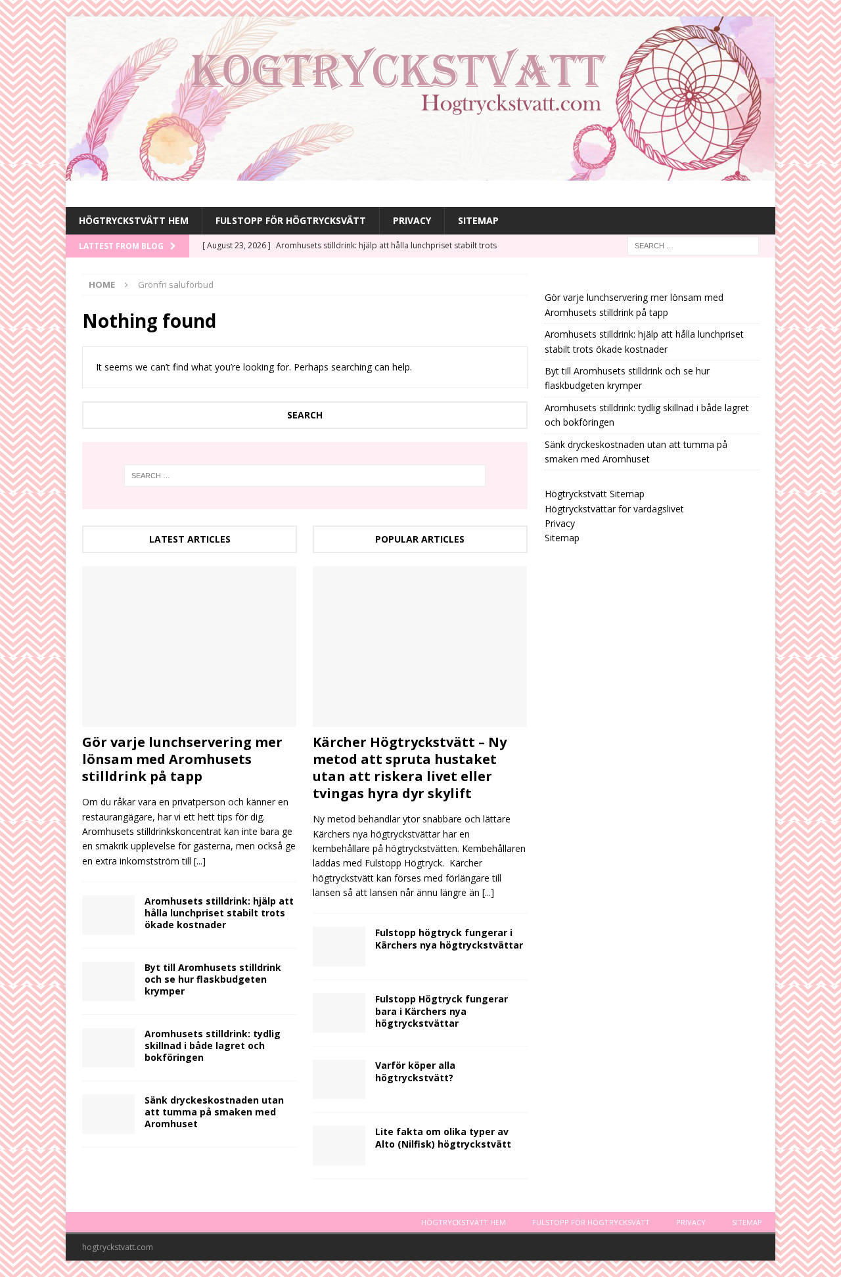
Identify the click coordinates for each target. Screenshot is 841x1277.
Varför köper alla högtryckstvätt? (415, 1071)
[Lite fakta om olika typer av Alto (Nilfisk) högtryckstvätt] (339, 1145)
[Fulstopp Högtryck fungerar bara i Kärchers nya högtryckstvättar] (339, 1013)
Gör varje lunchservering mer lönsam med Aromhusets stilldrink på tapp (182, 759)
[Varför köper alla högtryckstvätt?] (339, 1079)
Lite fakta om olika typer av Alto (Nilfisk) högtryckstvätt (443, 1137)
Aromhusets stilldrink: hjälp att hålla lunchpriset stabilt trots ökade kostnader (219, 913)
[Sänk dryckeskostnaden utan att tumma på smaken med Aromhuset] (108, 1114)
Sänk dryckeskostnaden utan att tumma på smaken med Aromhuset (214, 1112)
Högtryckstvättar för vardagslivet (614, 509)
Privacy (412, 220)
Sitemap (478, 220)
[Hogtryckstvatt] (420, 173)
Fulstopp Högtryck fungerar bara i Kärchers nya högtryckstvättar (441, 1011)
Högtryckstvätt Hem (134, 220)
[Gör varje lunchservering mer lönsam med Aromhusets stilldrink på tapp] (189, 646)
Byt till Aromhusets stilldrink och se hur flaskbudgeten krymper (213, 979)
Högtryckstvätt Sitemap (595, 493)
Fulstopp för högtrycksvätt (291, 220)
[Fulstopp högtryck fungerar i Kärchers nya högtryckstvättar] (339, 946)
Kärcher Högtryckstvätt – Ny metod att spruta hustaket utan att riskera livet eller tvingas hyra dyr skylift (410, 767)
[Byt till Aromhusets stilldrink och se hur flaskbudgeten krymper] (108, 981)
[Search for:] (693, 245)
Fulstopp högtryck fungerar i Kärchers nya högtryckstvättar (449, 938)
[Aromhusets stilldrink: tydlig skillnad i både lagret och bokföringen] (108, 1047)
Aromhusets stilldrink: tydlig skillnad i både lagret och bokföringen (213, 1045)
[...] (200, 861)
